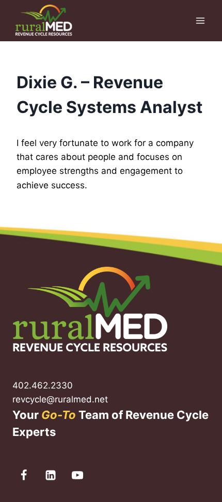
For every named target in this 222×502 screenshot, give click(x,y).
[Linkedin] (50, 475)
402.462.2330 (42, 385)
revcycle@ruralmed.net (60, 399)
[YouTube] (77, 475)
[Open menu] (200, 20)
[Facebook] (23, 475)
